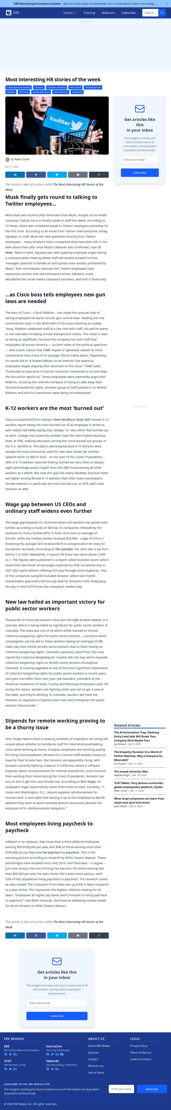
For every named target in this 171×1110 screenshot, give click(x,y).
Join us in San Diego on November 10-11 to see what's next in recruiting (85, 4)
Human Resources (41, 92)
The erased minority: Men (131, 771)
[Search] (162, 13)
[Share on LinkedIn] (15, 175)
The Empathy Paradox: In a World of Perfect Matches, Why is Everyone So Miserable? (138, 756)
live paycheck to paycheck (60, 852)
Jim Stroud (120, 744)
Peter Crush (21, 159)
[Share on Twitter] (57, 175)
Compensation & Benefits (18, 87)
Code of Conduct (140, 1059)
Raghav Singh (122, 775)
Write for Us (96, 1066)
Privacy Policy (138, 1046)
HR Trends (24, 92)
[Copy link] (99, 175)
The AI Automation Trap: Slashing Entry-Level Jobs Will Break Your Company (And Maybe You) (136, 736)
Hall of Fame (96, 1072)
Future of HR (75, 87)
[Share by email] (78, 175)
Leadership (77, 92)
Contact (93, 1059)
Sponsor (93, 1052)
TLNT (8, 1061)
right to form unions (86, 620)
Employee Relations (56, 87)
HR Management (93, 87)
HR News (11, 92)
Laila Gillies (120, 806)
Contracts (38, 87)
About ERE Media (99, 1046)
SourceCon (54, 1046)
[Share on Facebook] (36, 175)
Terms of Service (140, 1052)
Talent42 (52, 1061)
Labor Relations (61, 92)
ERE (6, 1046)
